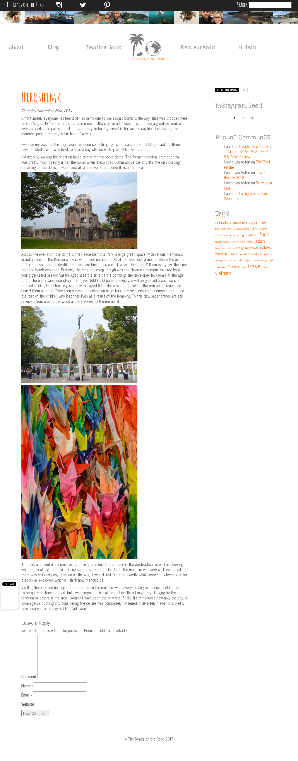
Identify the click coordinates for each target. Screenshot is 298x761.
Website (27, 704)
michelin (221, 253)
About (16, 47)
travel (254, 265)
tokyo (243, 267)
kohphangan (220, 248)
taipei (270, 260)
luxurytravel (251, 247)
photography (221, 260)
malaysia (266, 247)
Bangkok (252, 222)
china (253, 228)
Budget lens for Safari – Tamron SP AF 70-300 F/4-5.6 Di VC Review (248, 151)
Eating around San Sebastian (245, 196)
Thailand (234, 267)
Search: (243, 4)
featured (252, 235)
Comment (28, 676)
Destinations (101, 47)
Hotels (247, 47)
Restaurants (198, 47)
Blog (53, 47)
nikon (261, 254)
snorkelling (261, 259)
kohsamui (231, 248)
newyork (252, 253)
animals (221, 222)
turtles (265, 267)
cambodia (226, 228)
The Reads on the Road (25, 5)
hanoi (226, 241)
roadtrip (240, 260)
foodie (218, 241)
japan (259, 240)
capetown (237, 229)
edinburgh (239, 235)
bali (244, 222)
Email (26, 694)
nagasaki (243, 254)
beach (263, 222)
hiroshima (234, 242)
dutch (230, 235)
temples (220, 267)
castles (246, 229)
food (264, 234)
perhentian (268, 254)
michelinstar (233, 254)
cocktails (221, 235)
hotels (250, 241)
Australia (235, 222)
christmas (263, 229)
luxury (239, 247)
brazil (217, 229)
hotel (242, 241)
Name (27, 685)
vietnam (223, 273)
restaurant (232, 260)
